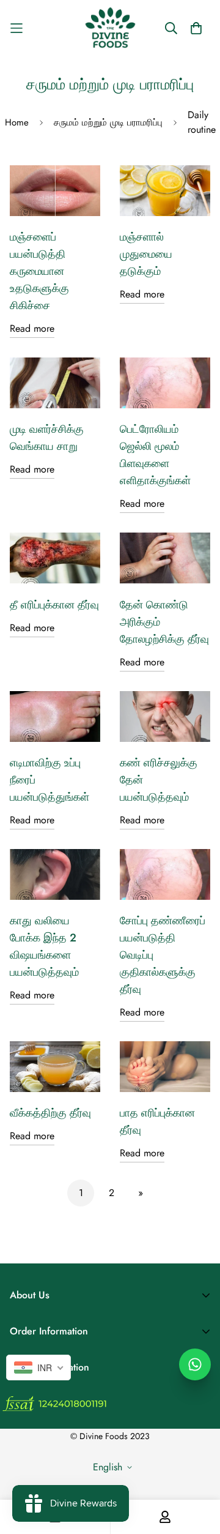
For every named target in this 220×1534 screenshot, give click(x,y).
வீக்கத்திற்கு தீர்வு (50, 1113)
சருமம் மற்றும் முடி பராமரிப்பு (108, 122)
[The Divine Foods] (110, 28)
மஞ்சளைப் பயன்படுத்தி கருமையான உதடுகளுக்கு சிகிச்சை (39, 271)
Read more (32, 328)
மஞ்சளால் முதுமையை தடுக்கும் (146, 254)
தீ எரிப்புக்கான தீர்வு (54, 605)
